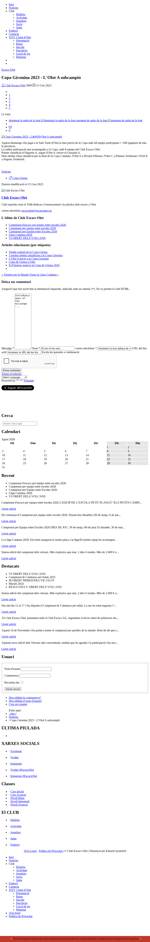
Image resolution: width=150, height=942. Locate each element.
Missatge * (7, 348)
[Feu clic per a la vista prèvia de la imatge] (31, 136)
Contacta (14, 34)
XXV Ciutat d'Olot (20, 37)
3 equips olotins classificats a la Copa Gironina (36, 255)
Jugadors (21, 20)
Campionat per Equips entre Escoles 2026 (33, 231)
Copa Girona (19, 178)
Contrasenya (11, 675)
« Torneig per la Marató (15, 274)
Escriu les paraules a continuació (60, 352)
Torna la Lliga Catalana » (44, 274)
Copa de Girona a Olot (22, 261)
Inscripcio (21, 50)
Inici (11, 4)
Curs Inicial (17, 791)
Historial (21, 57)
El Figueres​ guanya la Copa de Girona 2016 (34, 265)
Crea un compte (18, 704)
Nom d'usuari (12, 668)
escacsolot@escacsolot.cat (36, 210)
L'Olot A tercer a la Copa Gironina (29, 258)
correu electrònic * (86, 348)
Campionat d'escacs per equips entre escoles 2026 (37, 224)
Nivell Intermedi (19, 801)
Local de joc (23, 53)
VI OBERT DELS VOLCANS (27, 238)
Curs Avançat (18, 794)
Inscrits (20, 47)
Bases (19, 43)
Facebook (16, 751)
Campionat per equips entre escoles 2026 (32, 228)
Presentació (22, 40)
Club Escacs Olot (14, 85)
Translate (28, 380)
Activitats (21, 17)
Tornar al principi (11, 373)
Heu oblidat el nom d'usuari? (25, 700)
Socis (19, 24)
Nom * (36, 348)
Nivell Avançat (19, 804)
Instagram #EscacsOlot (23, 776)
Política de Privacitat (51, 850)
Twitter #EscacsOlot (22, 769)
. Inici (12, 713)
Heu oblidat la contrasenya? (25, 697)
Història (20, 14)
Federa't (13, 30)
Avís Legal (30, 850)
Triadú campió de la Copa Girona (28, 252)
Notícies (13, 7)
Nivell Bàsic (17, 798)
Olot (8, 69)
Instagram (16, 763)
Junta (19, 27)
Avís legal (14, 912)
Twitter (14, 757)
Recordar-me (11, 682)
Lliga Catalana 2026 (20, 234)
